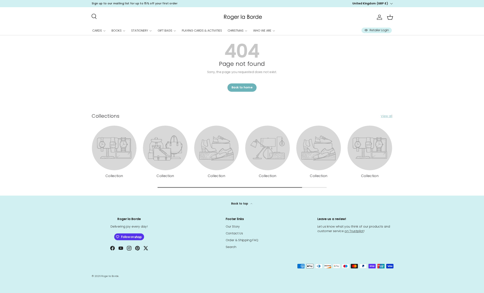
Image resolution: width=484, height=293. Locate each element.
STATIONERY (139, 30)
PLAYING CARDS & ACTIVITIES (202, 30)
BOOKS (117, 30)
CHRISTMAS (236, 30)
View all (386, 116)
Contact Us (234, 233)
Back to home (242, 87)
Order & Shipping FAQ (242, 240)
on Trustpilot (354, 231)
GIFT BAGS (165, 30)
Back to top (240, 203)
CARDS (97, 30)
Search (231, 247)
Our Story (233, 226)
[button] (390, 17)
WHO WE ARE (262, 30)
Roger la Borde (110, 276)
